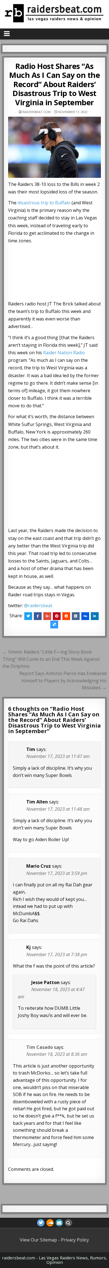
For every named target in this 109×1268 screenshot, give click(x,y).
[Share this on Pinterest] (57, 616)
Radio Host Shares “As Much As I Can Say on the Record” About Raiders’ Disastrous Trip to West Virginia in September (54, 84)
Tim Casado (39, 1047)
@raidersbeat (38, 605)
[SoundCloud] (50, 1222)
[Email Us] (59, 1222)
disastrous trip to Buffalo (44, 203)
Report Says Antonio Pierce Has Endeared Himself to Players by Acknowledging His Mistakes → (62, 680)
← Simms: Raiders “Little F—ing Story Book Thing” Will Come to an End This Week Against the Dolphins (51, 659)
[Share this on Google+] (47, 616)
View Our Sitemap (38, 1240)
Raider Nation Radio (64, 353)
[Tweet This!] (28, 616)
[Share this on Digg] (85, 616)
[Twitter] (40, 1222)
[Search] (68, 1222)
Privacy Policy (75, 1240)
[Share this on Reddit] (66, 616)
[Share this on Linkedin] (95, 616)
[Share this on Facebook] (38, 616)
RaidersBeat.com (37, 112)
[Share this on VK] (76, 616)
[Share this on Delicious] (54, 624)
